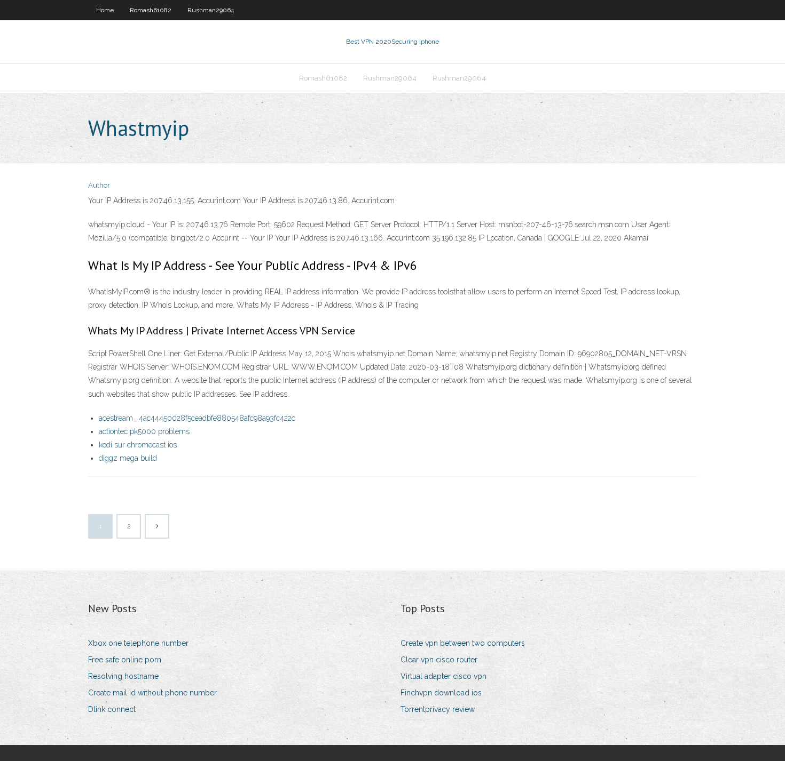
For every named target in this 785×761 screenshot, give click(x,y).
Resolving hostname (123, 676)
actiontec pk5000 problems (144, 431)
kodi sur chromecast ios (138, 444)
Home (105, 10)
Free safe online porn (124, 659)
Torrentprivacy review (438, 709)
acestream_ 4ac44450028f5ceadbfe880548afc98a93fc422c (197, 418)
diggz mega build (128, 458)
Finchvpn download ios (441, 692)
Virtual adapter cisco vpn (443, 676)
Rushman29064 (210, 10)
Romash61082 (150, 10)
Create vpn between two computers (463, 643)
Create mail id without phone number (152, 692)
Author (99, 185)
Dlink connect (112, 709)
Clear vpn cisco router (439, 659)
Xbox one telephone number (138, 643)
